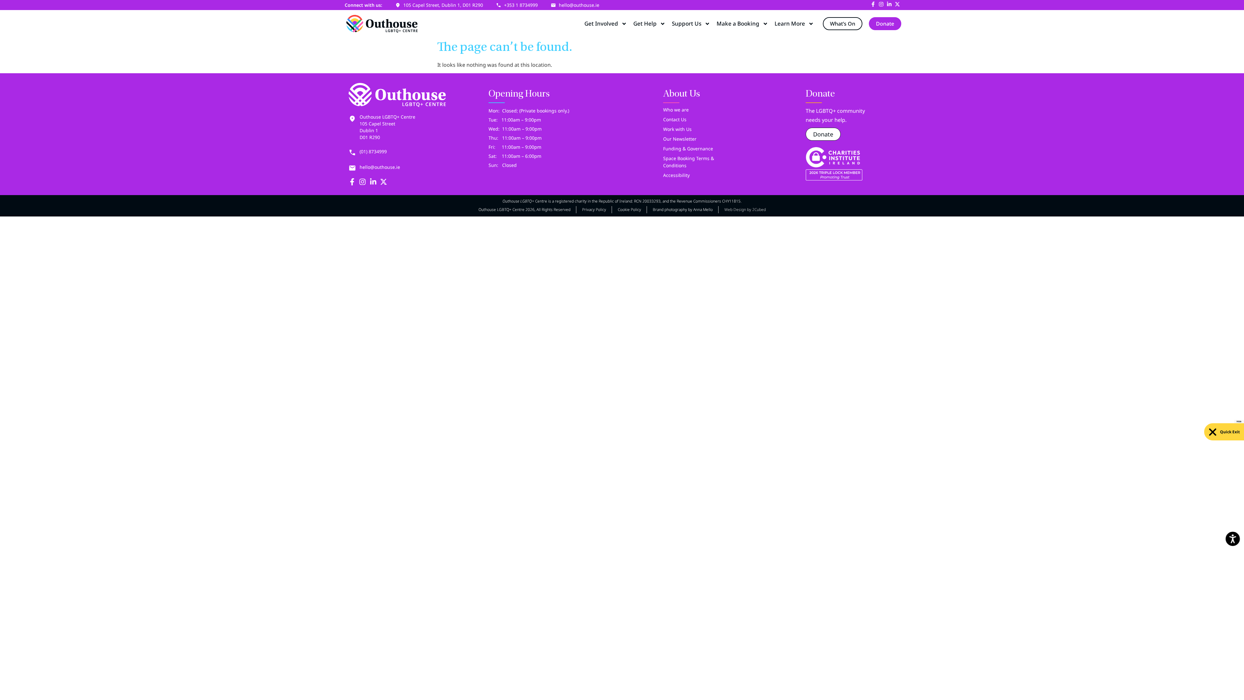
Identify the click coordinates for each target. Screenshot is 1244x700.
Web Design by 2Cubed (745, 209)
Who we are (676, 110)
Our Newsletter (680, 139)
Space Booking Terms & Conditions (688, 162)
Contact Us (674, 119)
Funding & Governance (688, 149)
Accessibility (676, 175)
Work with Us (677, 129)
